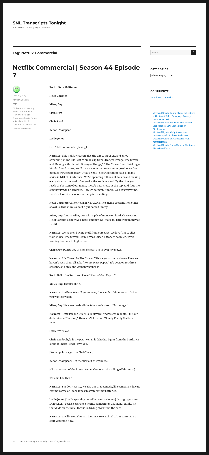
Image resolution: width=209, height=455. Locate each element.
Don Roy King (19, 95)
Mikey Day (18, 121)
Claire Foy (29, 108)
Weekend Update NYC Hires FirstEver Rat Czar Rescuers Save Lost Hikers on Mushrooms (172, 125)
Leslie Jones (30, 118)
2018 (15, 104)
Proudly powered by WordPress (55, 441)
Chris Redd (18, 108)
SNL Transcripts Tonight (39, 23)
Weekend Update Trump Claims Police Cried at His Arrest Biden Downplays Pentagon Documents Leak (174, 116)
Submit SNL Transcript (161, 97)
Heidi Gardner (20, 111)
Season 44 (31, 124)
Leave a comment (22, 128)
